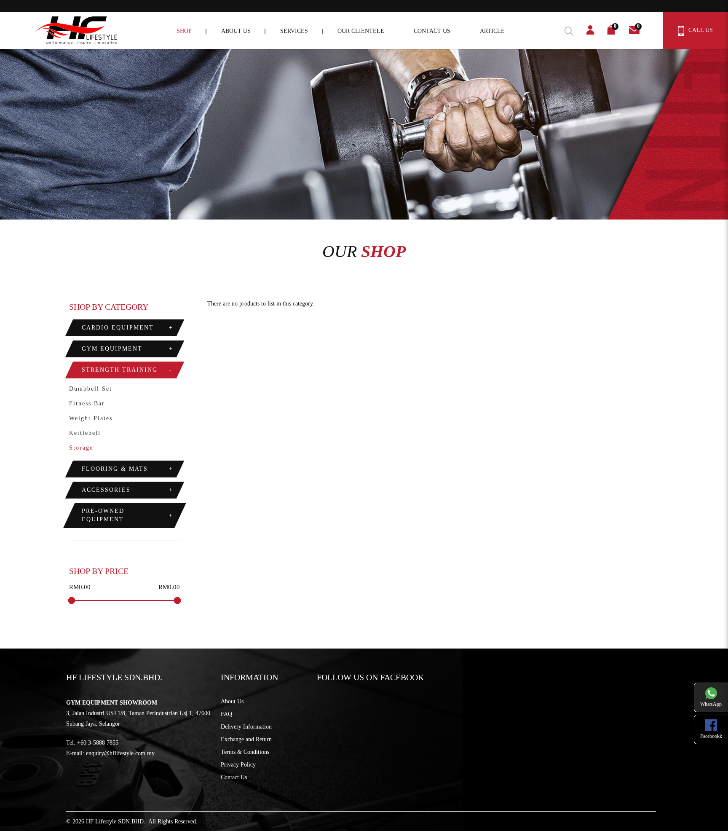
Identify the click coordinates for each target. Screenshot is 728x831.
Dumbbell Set (90, 389)
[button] (565, 30)
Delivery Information (246, 727)
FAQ (226, 714)
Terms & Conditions (245, 752)
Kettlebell (85, 433)
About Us (232, 701)
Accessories (106, 490)
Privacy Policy (238, 764)
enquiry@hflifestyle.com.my (120, 753)
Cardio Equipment (118, 327)
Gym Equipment (112, 349)
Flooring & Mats (115, 469)
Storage (81, 448)
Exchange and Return (246, 739)
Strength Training (120, 370)
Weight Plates (90, 418)
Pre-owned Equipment (103, 515)
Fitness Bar (87, 403)
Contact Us (234, 777)
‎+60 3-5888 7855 (97, 743)
